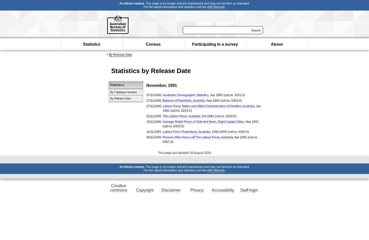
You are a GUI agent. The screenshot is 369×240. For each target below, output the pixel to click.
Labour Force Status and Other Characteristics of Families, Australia (209, 106)
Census (153, 44)
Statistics (91, 44)
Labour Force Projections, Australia (186, 132)
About (277, 44)
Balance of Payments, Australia (184, 100)
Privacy (197, 190)
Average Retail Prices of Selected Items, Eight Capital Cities (203, 122)
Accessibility (223, 190)
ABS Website (216, 7)
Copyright (144, 190)
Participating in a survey (215, 44)
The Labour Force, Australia (181, 116)
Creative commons (118, 188)
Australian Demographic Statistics (186, 95)
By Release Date (120, 54)
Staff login (249, 190)
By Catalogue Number (123, 92)
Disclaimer (170, 190)
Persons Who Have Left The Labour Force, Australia (198, 137)
